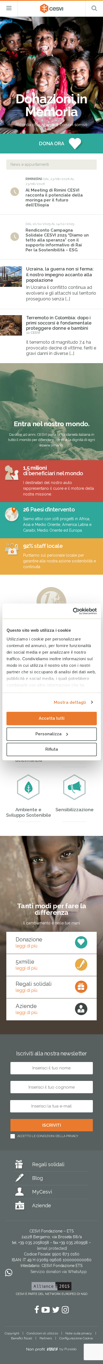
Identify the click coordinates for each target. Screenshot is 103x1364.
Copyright (12, 1333)
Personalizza (48, 733)
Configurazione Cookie (76, 1338)
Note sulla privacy (78, 1333)
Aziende (41, 1205)
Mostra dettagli (70, 702)
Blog (37, 1178)
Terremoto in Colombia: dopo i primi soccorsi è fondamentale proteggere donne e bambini (58, 323)
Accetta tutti (52, 718)
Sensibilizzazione (74, 809)
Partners (46, 1338)
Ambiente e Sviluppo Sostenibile (28, 812)
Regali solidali (48, 1164)
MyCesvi (42, 1192)
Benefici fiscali (21, 1338)
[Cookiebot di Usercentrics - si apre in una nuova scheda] (73, 611)
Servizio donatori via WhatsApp (58, 1271)
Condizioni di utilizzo (42, 1333)
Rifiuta (51, 749)
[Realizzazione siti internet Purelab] (51, 1350)
